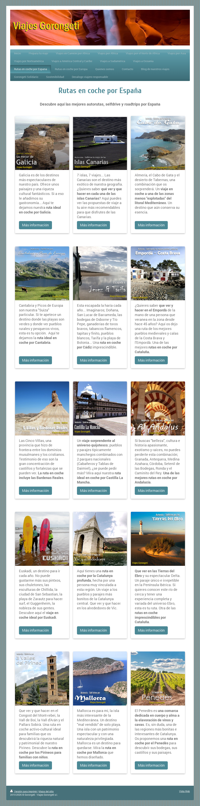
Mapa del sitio (46, 791)
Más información (35, 225)
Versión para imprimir (26, 791)
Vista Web (184, 791)
